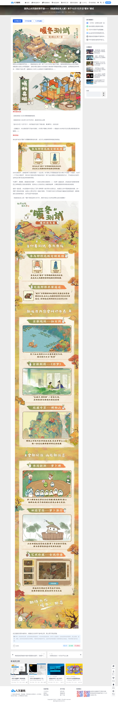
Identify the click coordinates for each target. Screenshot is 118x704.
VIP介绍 (62, 691)
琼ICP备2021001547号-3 (59, 701)
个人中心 (84, 3)
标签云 (45, 693)
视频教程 (47, 3)
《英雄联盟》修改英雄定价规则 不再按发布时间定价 (99, 51)
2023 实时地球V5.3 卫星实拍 (37, 679)
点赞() (78, 645)
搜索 (87, 90)
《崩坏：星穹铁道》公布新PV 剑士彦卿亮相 (99, 57)
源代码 (14, 676)
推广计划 (62, 695)
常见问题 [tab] (29, 21)
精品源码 (56, 3)
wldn (17, 646)
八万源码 (58, 699)
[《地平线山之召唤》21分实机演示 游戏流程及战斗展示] (89, 69)
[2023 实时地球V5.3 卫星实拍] (37, 669)
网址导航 (46, 695)
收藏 (72, 645)
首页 (28, 3)
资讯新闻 (75, 3)
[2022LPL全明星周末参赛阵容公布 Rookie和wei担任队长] (74, 669)
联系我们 (93, 3)
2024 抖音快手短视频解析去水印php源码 (101, 30)
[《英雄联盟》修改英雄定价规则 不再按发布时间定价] (89, 51)
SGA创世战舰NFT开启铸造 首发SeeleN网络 (99, 81)
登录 (109, 2)
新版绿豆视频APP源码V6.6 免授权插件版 (101, 36)
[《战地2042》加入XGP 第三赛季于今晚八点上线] (55, 669)
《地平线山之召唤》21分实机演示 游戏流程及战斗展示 (99, 69)
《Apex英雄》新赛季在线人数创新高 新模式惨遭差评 (99, 75)
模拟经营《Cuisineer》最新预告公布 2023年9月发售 (99, 63)
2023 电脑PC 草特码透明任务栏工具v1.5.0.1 (19, 679)
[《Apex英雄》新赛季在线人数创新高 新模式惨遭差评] (89, 75)
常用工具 (65, 3)
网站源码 (36, 3)
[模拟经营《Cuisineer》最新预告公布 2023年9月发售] (89, 63)
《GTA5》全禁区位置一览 (97, 23)
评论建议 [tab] (39, 21)
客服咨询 (62, 693)
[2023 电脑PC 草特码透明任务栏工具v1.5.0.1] (19, 669)
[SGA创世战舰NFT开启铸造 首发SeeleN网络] (89, 81)
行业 (54, 12)
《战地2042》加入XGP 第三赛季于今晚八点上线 (55, 679)
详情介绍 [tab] (18, 21)
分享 (66, 645)
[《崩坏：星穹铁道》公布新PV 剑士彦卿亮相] (89, 57)
